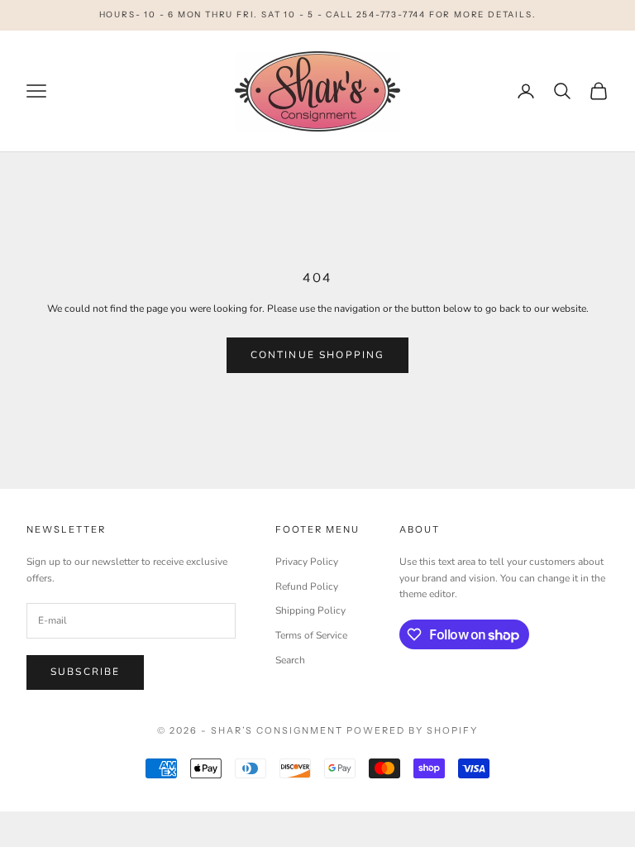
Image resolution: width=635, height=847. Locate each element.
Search (290, 660)
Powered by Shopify (412, 730)
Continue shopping (318, 354)
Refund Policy (306, 586)
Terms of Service (311, 635)
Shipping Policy (310, 610)
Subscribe (85, 671)
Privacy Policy (306, 561)
